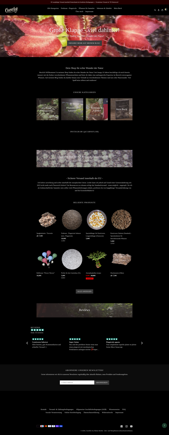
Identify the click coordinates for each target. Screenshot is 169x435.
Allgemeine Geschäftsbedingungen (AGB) (91, 409)
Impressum (119, 412)
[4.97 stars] (85, 330)
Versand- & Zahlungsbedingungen (61, 409)
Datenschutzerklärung (91, 412)
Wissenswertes (114, 409)
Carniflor (89, 431)
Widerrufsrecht (107, 412)
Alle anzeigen (84, 291)
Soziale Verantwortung (54, 412)
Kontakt (43, 409)
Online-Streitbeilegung (73, 412)
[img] (47, 339)
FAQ (124, 409)
